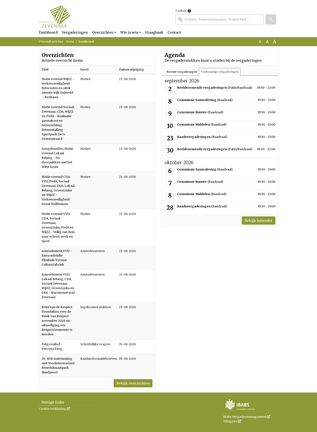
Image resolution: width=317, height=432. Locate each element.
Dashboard (48, 32)
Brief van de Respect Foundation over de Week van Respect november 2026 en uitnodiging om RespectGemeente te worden (57, 320)
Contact (174, 32)
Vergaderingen (75, 32)
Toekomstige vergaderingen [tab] (220, 71)
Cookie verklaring (54, 409)
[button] (270, 19)
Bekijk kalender (259, 220)
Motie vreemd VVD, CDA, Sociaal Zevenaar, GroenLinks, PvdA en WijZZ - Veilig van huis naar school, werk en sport (58, 227)
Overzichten (102, 32)
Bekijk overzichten (133, 383)
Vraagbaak (154, 32)
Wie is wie (129, 32)
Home (70, 41)
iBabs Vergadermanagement (246, 417)
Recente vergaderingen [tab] (181, 71)
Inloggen (232, 421)
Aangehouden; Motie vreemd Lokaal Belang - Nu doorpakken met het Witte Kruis (57, 158)
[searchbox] (219, 19)
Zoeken (181, 11)
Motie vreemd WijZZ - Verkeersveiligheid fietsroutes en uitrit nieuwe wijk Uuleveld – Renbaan (58, 88)
